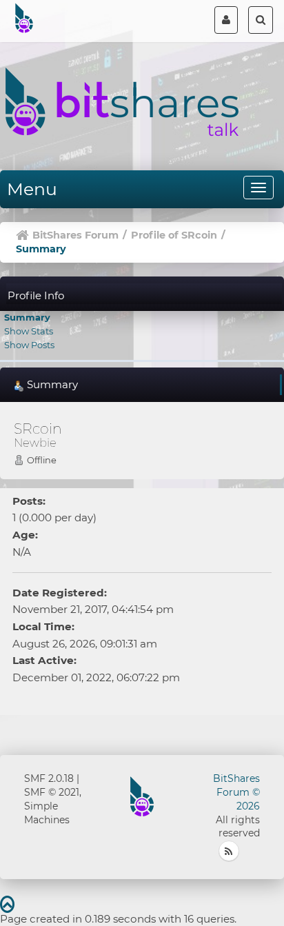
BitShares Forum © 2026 (236, 792)
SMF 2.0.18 (49, 778)
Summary (27, 317)
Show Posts (29, 344)
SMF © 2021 (51, 792)
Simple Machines (47, 813)
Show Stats (28, 330)
